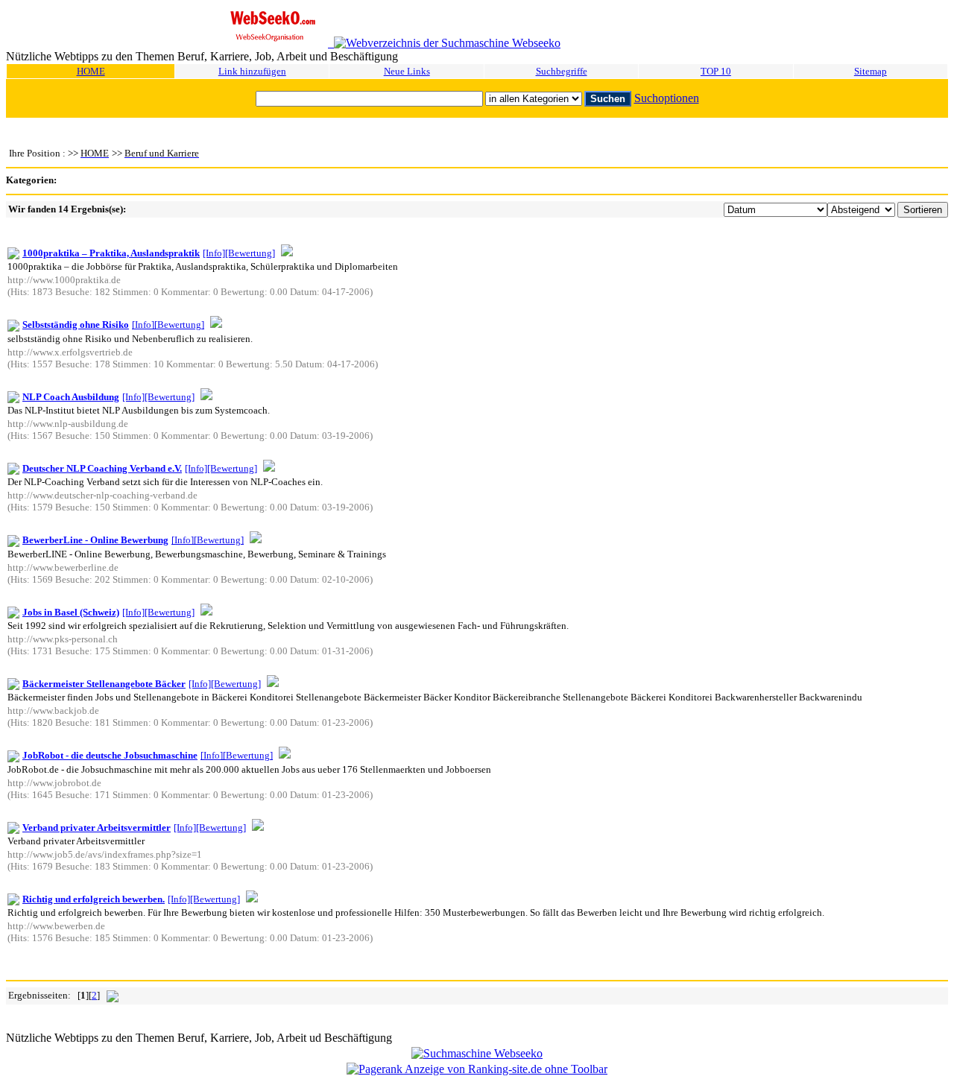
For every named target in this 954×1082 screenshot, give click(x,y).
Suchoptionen (666, 98)
